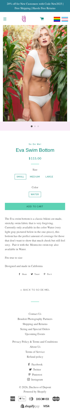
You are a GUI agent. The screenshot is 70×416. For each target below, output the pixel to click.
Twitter (36, 369)
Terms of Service (35, 352)
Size (35, 169)
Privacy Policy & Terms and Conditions (35, 341)
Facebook (37, 364)
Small (20, 176)
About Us (35, 347)
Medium (35, 176)
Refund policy (35, 357)
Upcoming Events (35, 334)
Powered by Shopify (35, 391)
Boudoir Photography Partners (35, 319)
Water (35, 194)
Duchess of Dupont (40, 387)
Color (35, 187)
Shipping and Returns (35, 324)
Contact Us (35, 314)
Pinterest (36, 374)
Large (49, 176)
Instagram (37, 379)
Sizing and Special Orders (35, 329)
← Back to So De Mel (35, 289)
